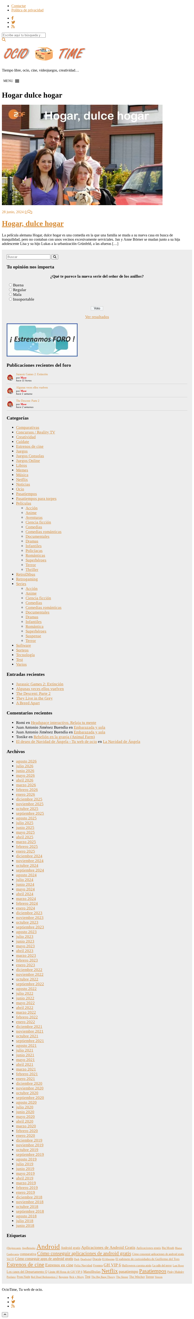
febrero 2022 (27, 1017)
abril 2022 (24, 1007)
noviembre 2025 (30, 804)
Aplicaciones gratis (148, 1248)
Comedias (34, 527)
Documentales (37, 536)
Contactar (18, 6)
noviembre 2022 (30, 974)
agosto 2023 (26, 932)
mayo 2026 (25, 775)
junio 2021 (25, 1055)
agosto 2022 (26, 988)
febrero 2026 (27, 789)
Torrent (150, 1276)
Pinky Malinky (175, 1272)
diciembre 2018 (29, 1197)
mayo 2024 (25, 889)
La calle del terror (162, 1265)
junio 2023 (25, 941)
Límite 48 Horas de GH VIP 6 (65, 1272)
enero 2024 (25, 908)
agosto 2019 (26, 1159)
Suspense (33, 636)
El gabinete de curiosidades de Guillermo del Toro (147, 1259)
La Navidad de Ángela (121, 741)
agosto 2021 (26, 1045)
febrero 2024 (27, 903)
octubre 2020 (27, 1093)
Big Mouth (168, 1248)
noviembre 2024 (30, 860)
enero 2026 (25, 794)
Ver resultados (97, 317)
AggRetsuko (28, 1248)
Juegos (22, 451)
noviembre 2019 (30, 1145)
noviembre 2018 (30, 1202)
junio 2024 (25, 884)
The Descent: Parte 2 (27, 400)
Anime (31, 512)
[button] (8, 81)
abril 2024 (24, 894)
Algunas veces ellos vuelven (32, 387)
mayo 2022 (25, 1003)
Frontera (98, 1265)
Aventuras (34, 517)
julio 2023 (24, 936)
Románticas (35, 555)
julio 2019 (24, 1164)
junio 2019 (25, 1168)
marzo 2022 (26, 1012)
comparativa (28, 1254)
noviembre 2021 (30, 1031)
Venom (159, 1277)
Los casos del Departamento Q (27, 1272)
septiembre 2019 (30, 1154)
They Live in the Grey (34, 698)
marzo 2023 (26, 955)
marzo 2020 (26, 1126)
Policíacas (34, 550)
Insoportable (23, 299)
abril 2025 (24, 837)
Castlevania (13, 1254)
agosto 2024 (26, 875)
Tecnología (25, 655)
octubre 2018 (27, 1206)
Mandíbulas (92, 1272)
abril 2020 (24, 1121)
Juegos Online (28, 460)
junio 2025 (25, 827)
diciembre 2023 (29, 913)
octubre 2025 (27, 808)
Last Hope (178, 1265)
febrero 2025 (27, 846)
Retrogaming (27, 579)
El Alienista (108, 1259)
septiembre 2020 (30, 1097)
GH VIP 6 (112, 1265)
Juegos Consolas (30, 456)
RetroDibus (25, 574)
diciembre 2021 (29, 1026)
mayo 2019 (25, 1173)
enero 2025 (25, 851)
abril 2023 (24, 951)
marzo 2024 (26, 898)
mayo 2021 (25, 1059)
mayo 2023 (25, 946)
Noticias (23, 484)
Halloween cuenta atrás (136, 1265)
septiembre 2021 (30, 1041)
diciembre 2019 (29, 1140)
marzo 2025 (26, 842)
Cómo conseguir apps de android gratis (44, 1259)
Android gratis (70, 1248)
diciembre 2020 (29, 1083)
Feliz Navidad (83, 1265)
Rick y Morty (76, 1277)
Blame (178, 1248)
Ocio (20, 489)
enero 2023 (25, 965)
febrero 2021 (27, 1074)
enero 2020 (25, 1135)
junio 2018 (25, 1225)
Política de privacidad (27, 10)
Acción (32, 508)
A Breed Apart (28, 703)
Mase (23, 377)
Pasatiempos (26, 494)
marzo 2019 (26, 1183)
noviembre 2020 (30, 1088)
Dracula (97, 1259)
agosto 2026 (26, 761)
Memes (22, 470)
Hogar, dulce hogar (33, 223)
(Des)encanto (14, 1248)
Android (48, 1246)
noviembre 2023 (30, 917)
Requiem (63, 1277)
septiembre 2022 (30, 984)
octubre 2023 (27, 922)
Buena (18, 285)
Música (22, 475)
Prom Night (23, 1276)
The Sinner (122, 1277)
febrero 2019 (27, 1187)
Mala (17, 294)
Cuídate (22, 441)
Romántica (35, 626)
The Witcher (137, 1276)
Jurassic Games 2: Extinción (32, 374)
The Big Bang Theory (103, 1277)
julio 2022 (24, 993)
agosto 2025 (26, 818)
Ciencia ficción (38, 522)
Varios (21, 664)
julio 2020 (24, 1107)
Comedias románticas (44, 531)
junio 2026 (25, 770)
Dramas (32, 541)
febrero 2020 (27, 1131)
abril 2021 (24, 1064)
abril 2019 (24, 1178)
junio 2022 (25, 998)
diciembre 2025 (29, 799)
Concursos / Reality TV (35, 432)
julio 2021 (24, 1050)
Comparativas (27, 427)
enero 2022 (25, 1022)
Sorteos (22, 650)
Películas (23, 503)
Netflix (22, 479)
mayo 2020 (25, 1116)
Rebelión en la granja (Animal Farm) (64, 737)
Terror (31, 565)
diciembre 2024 (29, 856)
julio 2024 (24, 879)
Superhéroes (36, 560)
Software (23, 645)
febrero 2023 (27, 960)
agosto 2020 (26, 1102)
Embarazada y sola (89, 727)
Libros (21, 465)
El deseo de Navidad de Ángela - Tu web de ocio (56, 741)
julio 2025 (24, 823)
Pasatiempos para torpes (36, 498)
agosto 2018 (26, 1216)
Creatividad (26, 437)
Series (21, 584)
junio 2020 (25, 1112)
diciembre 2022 (29, 969)
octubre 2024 (27, 865)
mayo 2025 (25, 832)
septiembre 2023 (30, 927)
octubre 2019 (27, 1149)
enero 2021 (25, 1078)
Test (19, 659)
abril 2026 (24, 780)
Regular (19, 290)
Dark (76, 1259)
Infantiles (34, 546)
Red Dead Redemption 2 (44, 1277)
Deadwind (86, 1259)
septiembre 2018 (30, 1211)
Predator (11, 1277)
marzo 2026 (26, 785)
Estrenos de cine (30, 446)
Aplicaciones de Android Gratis (108, 1247)
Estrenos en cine (59, 1265)
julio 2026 (24, 766)
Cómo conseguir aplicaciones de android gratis (84, 1253)
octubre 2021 (27, 1036)
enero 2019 (25, 1192)
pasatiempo (128, 1271)
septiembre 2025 (30, 813)
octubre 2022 (27, 979)
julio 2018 (24, 1221)
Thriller (32, 569)
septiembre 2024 (30, 870)
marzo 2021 (26, 1069)
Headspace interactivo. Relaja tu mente (63, 722)
